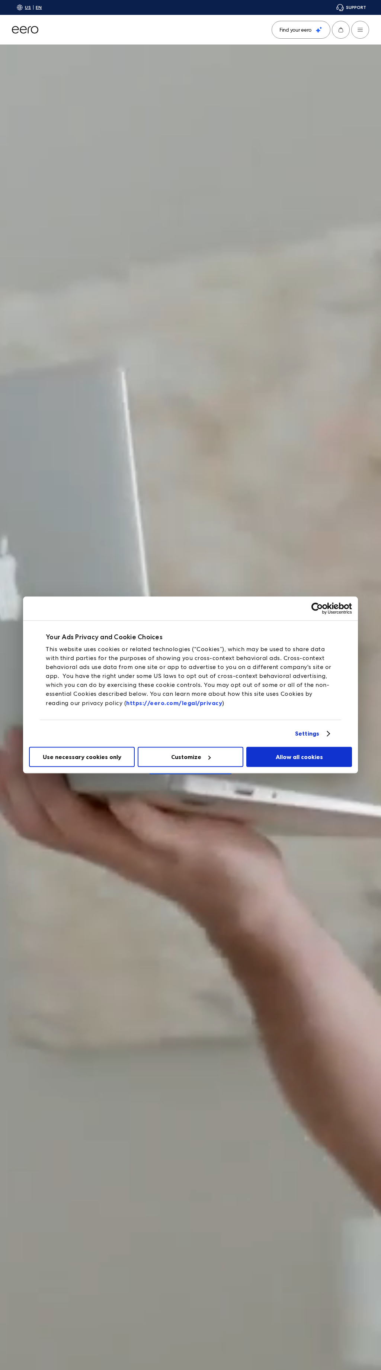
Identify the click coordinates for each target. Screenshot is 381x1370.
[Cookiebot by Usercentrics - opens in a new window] (319, 608)
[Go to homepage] (25, 29)
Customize (186, 757)
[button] (341, 30)
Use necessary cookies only (82, 757)
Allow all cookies (299, 757)
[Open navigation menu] (360, 30)
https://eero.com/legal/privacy (174, 703)
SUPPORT (356, 7)
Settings (307, 733)
